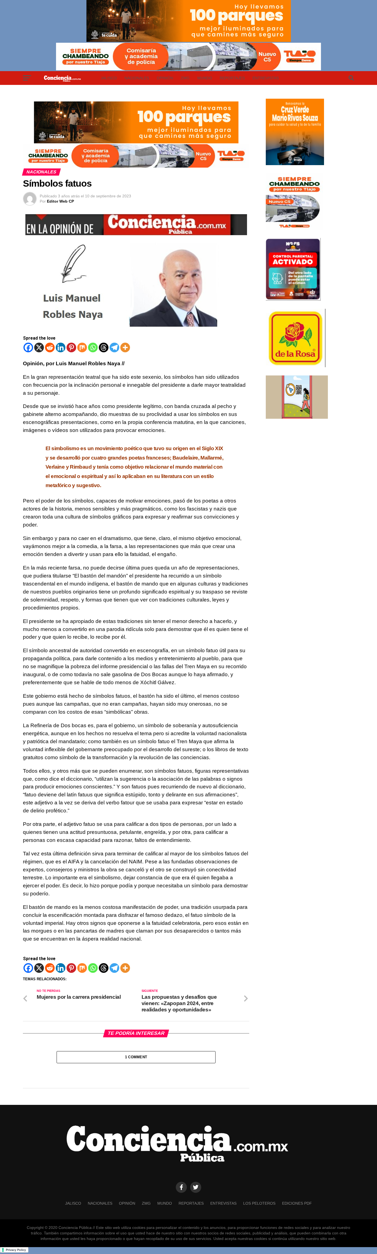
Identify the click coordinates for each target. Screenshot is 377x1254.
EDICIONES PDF (297, 1203)
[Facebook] (28, 347)
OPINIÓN (165, 78)
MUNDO (204, 78)
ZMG (185, 78)
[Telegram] (114, 347)
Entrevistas (266, 78)
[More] (125, 347)
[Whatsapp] (93, 347)
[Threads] (103, 347)
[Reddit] (50, 347)
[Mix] (82, 347)
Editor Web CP (60, 201)
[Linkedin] (60, 347)
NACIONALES (136, 78)
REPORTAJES (232, 78)
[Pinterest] (71, 347)
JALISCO (109, 78)
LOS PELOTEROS (259, 1203)
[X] (39, 347)
